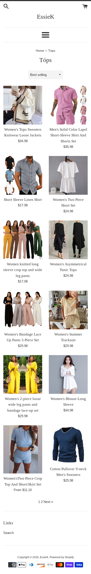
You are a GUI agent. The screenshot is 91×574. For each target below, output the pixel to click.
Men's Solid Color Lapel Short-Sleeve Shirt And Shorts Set (68, 135)
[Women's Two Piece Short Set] (68, 175)
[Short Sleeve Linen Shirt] (22, 175)
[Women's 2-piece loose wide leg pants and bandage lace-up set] (22, 374)
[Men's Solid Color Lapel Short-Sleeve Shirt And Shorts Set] (68, 105)
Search (8, 533)
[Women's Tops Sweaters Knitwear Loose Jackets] (22, 105)
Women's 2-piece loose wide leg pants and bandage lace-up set (23, 405)
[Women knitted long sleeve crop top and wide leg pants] (22, 239)
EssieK (45, 16)
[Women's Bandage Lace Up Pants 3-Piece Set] (22, 310)
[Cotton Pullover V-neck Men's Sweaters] (68, 444)
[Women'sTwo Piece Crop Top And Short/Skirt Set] (22, 449)
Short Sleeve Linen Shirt (23, 200)
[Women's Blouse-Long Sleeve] (68, 374)
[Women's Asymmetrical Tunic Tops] (68, 239)
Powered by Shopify (62, 557)
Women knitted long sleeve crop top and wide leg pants (22, 270)
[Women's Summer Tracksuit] (68, 310)
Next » (48, 502)
